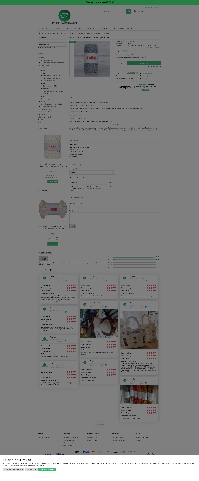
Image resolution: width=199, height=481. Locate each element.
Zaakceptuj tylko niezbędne (14, 469)
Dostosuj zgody (31, 469)
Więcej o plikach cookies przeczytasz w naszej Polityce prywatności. (23, 465)
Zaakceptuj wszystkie (47, 469)
